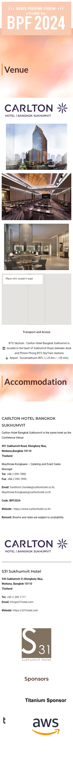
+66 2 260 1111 (16, 597)
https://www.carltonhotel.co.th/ (32, 509)
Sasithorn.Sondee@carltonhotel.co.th (32, 487)
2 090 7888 (19, 474)
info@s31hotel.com (21, 602)
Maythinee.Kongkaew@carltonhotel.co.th (26, 492)
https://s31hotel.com (25, 610)
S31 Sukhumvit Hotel (21, 571)
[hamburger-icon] (67, 41)
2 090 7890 (19, 479)
